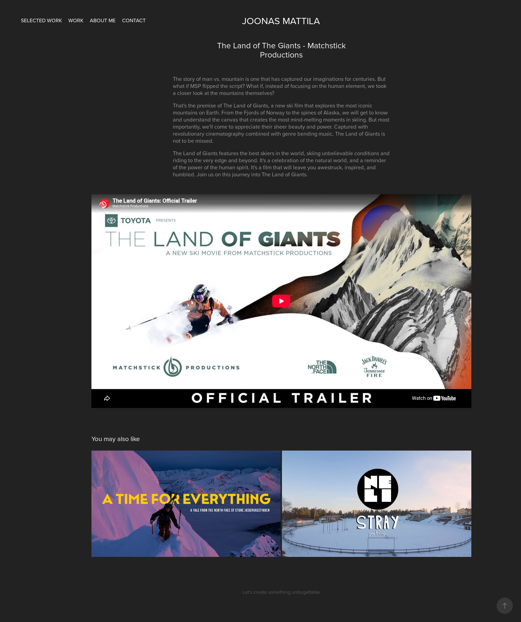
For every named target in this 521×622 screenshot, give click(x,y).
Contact (134, 20)
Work (75, 20)
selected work (41, 20)
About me (103, 20)
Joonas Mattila (281, 20)
